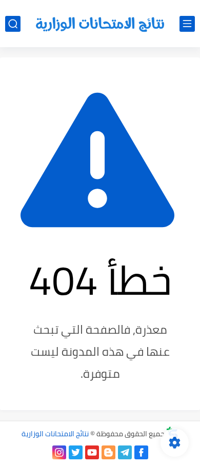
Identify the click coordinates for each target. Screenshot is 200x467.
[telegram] (125, 452)
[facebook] (141, 452)
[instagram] (59, 452)
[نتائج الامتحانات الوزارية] (100, 24)
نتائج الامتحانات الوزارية (55, 433)
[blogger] (108, 452)
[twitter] (76, 452)
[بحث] (13, 24)
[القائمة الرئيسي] (187, 24)
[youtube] (92, 452)
